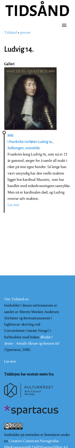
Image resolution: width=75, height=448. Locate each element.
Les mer (14, 205)
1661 (10, 135)
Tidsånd (10, 33)
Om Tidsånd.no (16, 299)
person (25, 33)
